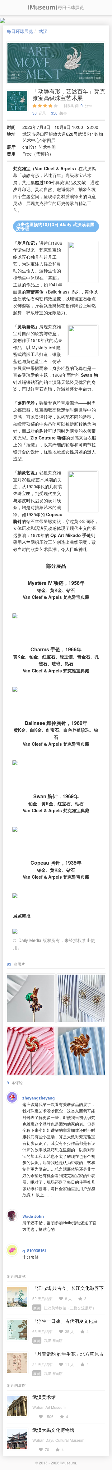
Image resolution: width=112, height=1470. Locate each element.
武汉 (43, 31)
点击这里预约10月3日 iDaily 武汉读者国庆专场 (55, 226)
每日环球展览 (20, 31)
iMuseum (68, 1462)
